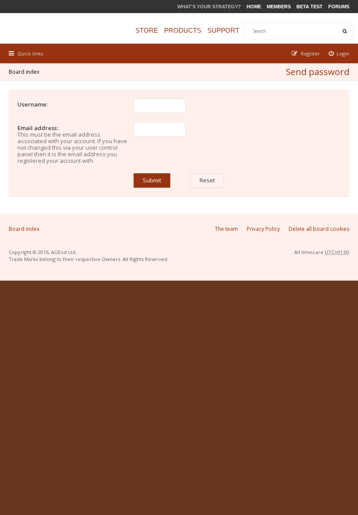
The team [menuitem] (226, 229)
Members (279, 6)
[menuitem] (339, 53)
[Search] (344, 31)
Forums (338, 6)
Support (223, 30)
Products (182, 30)
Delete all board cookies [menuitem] (319, 229)
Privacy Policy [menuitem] (263, 229)
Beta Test (309, 6)
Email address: (37, 128)
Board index (24, 72)
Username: (32, 104)
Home (254, 6)
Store (146, 30)
